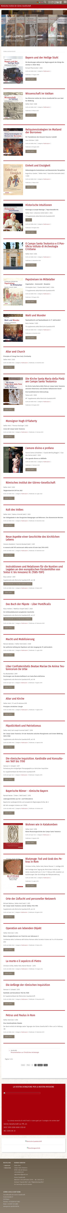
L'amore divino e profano (39, 448)
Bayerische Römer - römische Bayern (27, 791)
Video (28, 220)
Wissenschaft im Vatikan (39, 93)
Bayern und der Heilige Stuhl (41, 57)
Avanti (40, 1065)
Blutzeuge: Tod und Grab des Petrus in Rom (44, 860)
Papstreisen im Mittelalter (40, 279)
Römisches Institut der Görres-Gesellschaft (30, 482)
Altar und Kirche (15, 698)
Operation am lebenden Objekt (23, 928)
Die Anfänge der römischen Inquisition (28, 985)
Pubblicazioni (46, 71)
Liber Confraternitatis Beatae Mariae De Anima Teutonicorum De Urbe (35, 668)
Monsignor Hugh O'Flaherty (21, 421)
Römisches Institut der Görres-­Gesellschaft (16, 6)
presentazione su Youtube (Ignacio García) (18, 583)
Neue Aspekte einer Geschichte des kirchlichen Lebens (32, 538)
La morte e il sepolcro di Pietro (23, 961)
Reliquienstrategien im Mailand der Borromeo (43, 131)
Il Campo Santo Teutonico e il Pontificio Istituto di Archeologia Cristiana (45, 246)
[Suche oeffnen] (45, 2)
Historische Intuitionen (38, 205)
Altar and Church (15, 351)
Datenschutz (7, 1168)
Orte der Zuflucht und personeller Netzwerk (31, 898)
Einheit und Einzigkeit (37, 165)
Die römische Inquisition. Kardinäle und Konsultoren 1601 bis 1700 (34, 760)
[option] (37, 2)
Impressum (7, 1165)
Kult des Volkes (14, 509)
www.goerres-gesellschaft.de (11, 1206)
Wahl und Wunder (35, 315)
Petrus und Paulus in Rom (20, 1015)
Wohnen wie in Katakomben (41, 824)
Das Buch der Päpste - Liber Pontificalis (28, 604)
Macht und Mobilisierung (20, 639)
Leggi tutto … (31, 79)
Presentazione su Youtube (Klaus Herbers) (18, 619)
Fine (45, 1065)
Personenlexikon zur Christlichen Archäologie (25, 1051)
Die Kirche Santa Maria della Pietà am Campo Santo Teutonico (44, 380)
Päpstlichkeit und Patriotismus (23, 725)
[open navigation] (65, 2)
